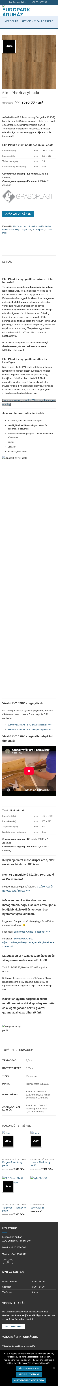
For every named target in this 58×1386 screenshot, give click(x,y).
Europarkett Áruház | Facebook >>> (32, 931)
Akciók (26, 21)
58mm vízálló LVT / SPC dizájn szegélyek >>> (30, 729)
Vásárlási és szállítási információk (18, 1346)
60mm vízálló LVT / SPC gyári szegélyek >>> (30, 724)
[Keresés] (50, 2)
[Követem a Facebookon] (5, 1261)
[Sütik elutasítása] (54, 1368)
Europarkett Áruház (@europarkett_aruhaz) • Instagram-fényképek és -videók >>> (28, 942)
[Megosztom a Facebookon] (5, 239)
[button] (54, 10)
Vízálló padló (43, 21)
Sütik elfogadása (29, 1368)
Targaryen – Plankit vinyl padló (14, 1209)
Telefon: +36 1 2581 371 (14, 1254)
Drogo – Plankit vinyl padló (12, 1164)
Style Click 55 (37, 1207)
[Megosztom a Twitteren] (10, 239)
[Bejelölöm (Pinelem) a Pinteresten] (21, 239)
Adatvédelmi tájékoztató (29, 1380)
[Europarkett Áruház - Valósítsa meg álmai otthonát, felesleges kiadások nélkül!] (16, 10)
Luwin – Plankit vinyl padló (40, 1164)
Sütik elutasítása (29, 1374)
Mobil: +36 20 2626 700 (14, 1247)
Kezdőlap (11, 21)
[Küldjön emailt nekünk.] (10, 1261)
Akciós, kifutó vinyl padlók (32, 226)
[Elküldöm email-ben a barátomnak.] (16, 239)
